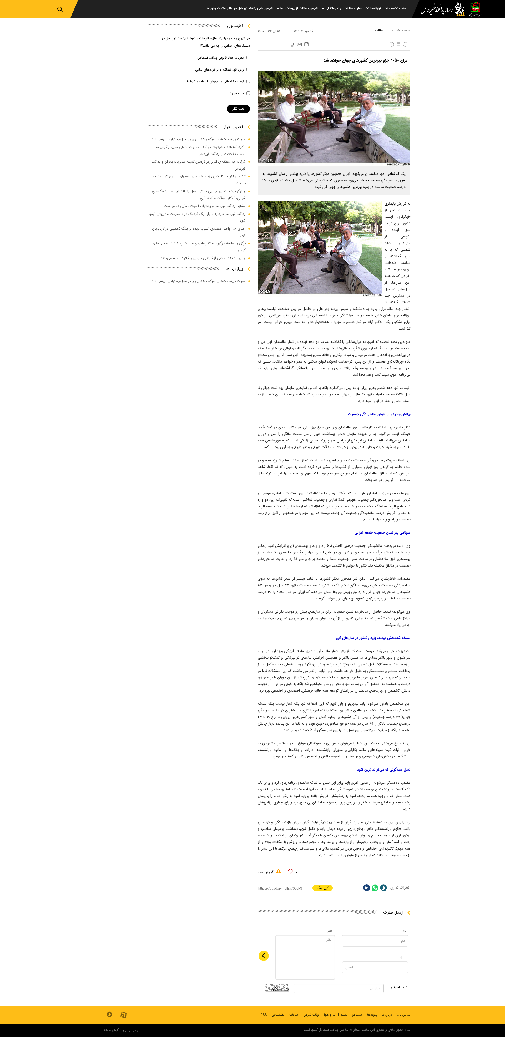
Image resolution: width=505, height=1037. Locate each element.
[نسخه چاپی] (292, 45)
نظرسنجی (278, 1015)
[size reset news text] (397, 44)
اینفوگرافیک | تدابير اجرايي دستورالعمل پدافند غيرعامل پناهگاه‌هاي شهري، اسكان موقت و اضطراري (199, 194)
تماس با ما (403, 1015)
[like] (290, 871)
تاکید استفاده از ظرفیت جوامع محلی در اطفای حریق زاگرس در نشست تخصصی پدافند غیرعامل (201, 150)
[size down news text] (405, 44)
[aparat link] (123, 1015)
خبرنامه (294, 1015)
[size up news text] (392, 44)
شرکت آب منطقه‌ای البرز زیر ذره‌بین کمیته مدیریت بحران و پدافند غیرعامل (199, 165)
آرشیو (344, 1015)
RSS (263, 1015)
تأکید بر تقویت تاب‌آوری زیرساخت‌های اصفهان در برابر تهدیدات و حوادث (199, 180)
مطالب (379, 30)
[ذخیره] (306, 44)
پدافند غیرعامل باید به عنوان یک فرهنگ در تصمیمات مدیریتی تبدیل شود (197, 217)
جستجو (357, 1015)
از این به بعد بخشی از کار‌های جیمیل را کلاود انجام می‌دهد (203, 258)
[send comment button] (264, 956)
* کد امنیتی (399, 987)
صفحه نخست (401, 30)
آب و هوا (330, 1015)
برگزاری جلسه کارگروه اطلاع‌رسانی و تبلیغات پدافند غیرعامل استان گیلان (199, 247)
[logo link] (439, 9)
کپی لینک (323, 888)
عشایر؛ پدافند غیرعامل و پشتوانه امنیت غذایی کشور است (205, 206)
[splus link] (383, 887)
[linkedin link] (366, 887)
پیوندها (372, 1015)
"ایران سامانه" (111, 1030)
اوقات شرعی (311, 1015)
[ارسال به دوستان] (299, 45)
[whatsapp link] (375, 887)
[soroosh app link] (109, 1014)
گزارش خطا (266, 872)
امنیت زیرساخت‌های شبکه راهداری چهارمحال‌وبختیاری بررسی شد (199, 139)
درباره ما (387, 1015)
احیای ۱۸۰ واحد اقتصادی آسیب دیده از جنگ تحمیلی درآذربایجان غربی (199, 232)
